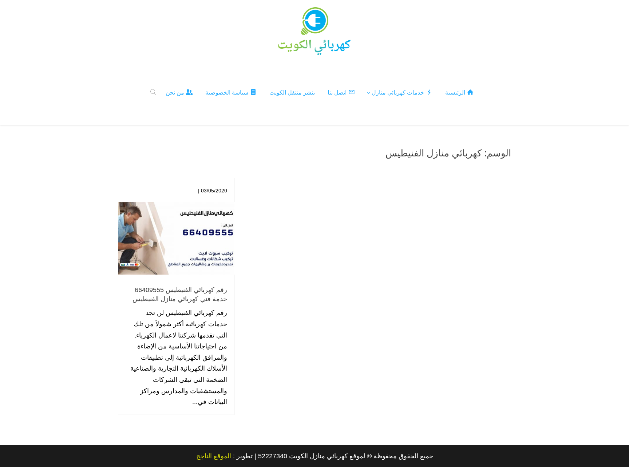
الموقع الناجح (213, 456)
